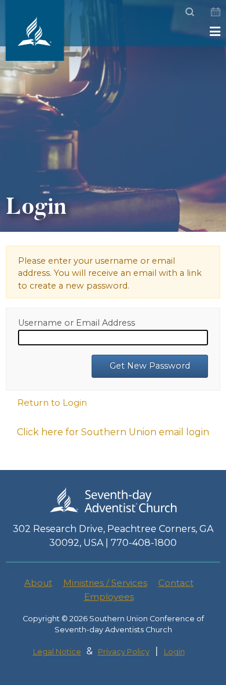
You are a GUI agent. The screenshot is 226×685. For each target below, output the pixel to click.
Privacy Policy (124, 651)
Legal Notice (57, 651)
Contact (176, 582)
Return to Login (52, 402)
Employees (109, 596)
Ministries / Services (105, 582)
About (38, 582)
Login (174, 651)
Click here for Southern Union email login (113, 432)
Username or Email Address (76, 323)
